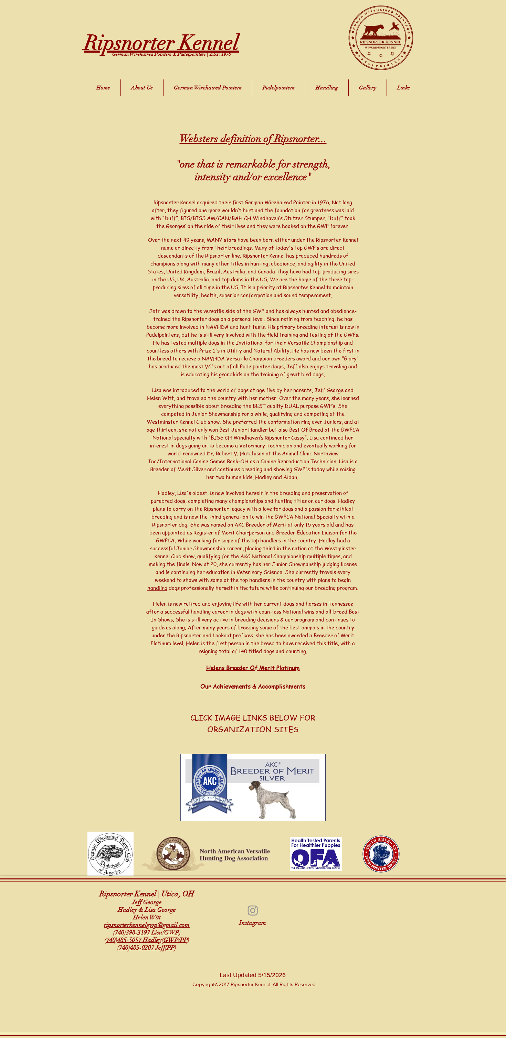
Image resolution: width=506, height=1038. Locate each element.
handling (157, 587)
